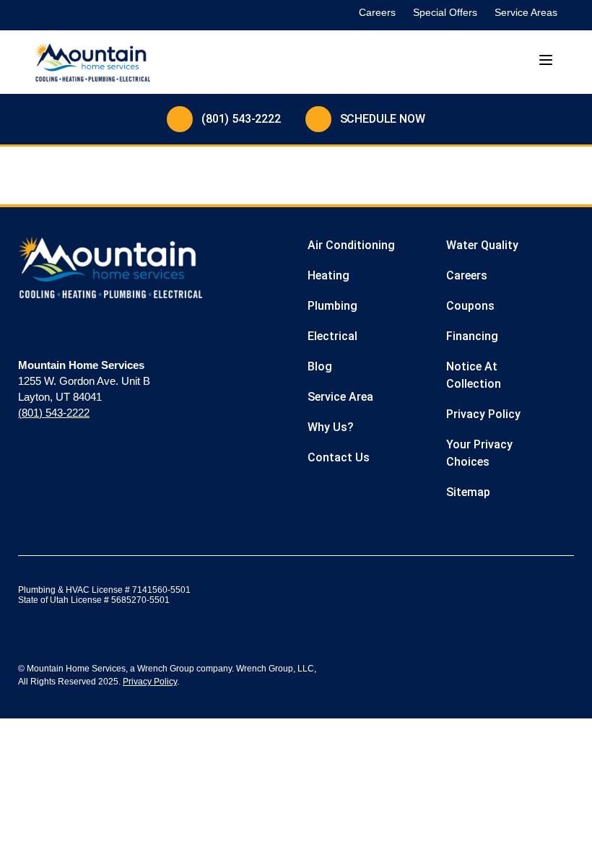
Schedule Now (382, 119)
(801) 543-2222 (241, 119)
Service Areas (526, 12)
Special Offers (445, 12)
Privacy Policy (150, 682)
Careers (377, 12)
